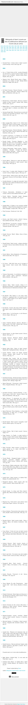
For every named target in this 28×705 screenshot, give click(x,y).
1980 (4, 49)
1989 (10, 47)
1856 (4, 51)
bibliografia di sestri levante (12, 670)
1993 (2, 47)
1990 (7, 47)
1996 (23, 46)
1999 (15, 46)
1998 (18, 46)
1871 (26, 50)
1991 (4, 47)
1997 (21, 46)
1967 (4, 50)
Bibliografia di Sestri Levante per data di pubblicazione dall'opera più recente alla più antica (16, 41)
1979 (7, 49)
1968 (2, 50)
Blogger (18, 704)
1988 (12, 47)
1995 (26, 46)
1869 (2, 51)
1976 (12, 49)
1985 (21, 47)
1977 (10, 49)
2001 (10, 46)
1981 (2, 49)
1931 (15, 50)
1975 (15, 49)
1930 (18, 50)
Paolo (19, 668)
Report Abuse (22, 704)
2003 (4, 46)
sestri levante (22, 670)
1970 (23, 49)
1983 (23, 47)
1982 (26, 47)
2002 (7, 46)
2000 (12, 46)
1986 (18, 47)
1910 (23, 50)
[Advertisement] (14, 21)
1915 (21, 50)
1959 (7, 50)
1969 (26, 49)
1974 (18, 49)
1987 (15, 47)
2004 (2, 46)
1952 (12, 50)
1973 (21, 49)
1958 (10, 50)
